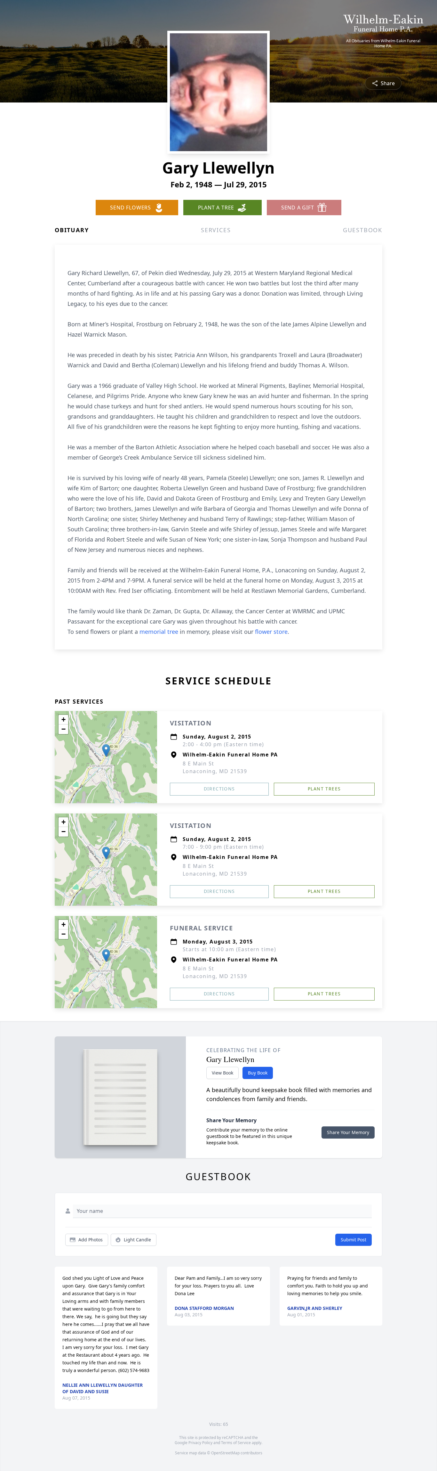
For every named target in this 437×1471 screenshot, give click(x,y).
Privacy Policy (200, 1442)
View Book (222, 1073)
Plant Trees (324, 789)
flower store (271, 631)
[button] (106, 750)
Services (216, 230)
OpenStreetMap (225, 1453)
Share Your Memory (348, 1132)
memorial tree (158, 631)
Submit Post (353, 1240)
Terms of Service (236, 1442)
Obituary (72, 230)
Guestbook (362, 230)
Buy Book (257, 1073)
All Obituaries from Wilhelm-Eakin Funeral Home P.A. (383, 43)
